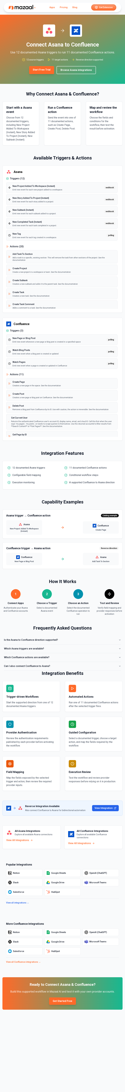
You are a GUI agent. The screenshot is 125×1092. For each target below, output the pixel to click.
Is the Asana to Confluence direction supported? (31, 639)
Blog (74, 7)
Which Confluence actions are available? (26, 657)
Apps (52, 7)
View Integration (104, 808)
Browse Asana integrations (76, 70)
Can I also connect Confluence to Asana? (27, 666)
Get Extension (106, 7)
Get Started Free (62, 1001)
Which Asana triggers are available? (24, 648)
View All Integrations (17, 840)
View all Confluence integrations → (23, 962)
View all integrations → (17, 902)
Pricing (64, 7)
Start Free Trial (41, 69)
